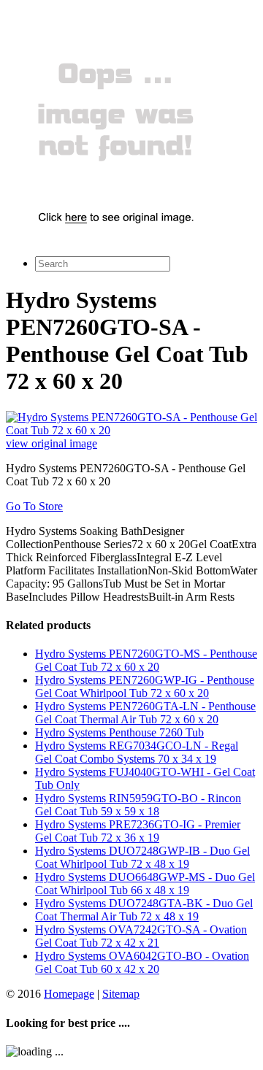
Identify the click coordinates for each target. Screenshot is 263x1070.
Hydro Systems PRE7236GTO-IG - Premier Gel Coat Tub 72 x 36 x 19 (137, 831)
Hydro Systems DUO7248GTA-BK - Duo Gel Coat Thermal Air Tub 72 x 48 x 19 (144, 910)
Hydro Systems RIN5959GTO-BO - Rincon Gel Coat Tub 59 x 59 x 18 (138, 804)
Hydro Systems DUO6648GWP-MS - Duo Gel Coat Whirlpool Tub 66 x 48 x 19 (145, 883)
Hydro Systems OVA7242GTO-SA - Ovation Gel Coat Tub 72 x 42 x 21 (141, 936)
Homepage (69, 994)
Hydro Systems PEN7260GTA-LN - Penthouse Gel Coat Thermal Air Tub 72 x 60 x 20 (145, 712)
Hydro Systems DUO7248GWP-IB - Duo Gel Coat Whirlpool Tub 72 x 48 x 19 (142, 857)
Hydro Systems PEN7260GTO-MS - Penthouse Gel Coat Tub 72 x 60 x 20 (146, 660)
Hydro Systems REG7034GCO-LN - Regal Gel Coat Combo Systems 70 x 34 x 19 (136, 752)
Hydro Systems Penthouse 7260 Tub (119, 732)
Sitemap (121, 994)
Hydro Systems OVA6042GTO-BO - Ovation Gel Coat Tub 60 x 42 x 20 (142, 962)
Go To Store (34, 506)
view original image (51, 443)
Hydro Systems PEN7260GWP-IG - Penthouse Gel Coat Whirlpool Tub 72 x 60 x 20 (144, 686)
